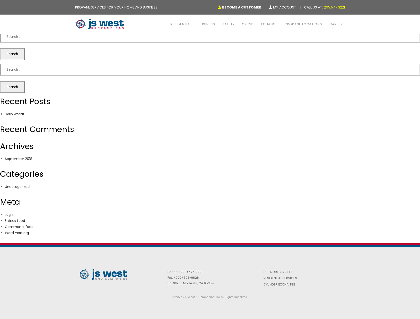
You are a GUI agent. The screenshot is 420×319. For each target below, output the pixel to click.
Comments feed (19, 226)
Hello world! (14, 114)
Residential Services (280, 278)
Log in (10, 214)
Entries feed (15, 220)
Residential (180, 24)
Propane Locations (303, 24)
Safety (228, 24)
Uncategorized (17, 186)
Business (207, 24)
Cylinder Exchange (260, 24)
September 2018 (18, 158)
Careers (337, 24)
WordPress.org (17, 232)
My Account (284, 7)
